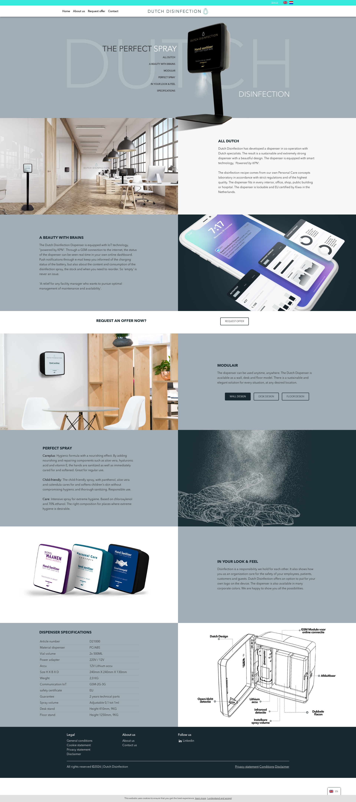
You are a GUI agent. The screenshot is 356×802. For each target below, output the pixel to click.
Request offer (96, 11)
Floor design (295, 396)
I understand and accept (219, 798)
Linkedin (188, 740)
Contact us (129, 745)
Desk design (266, 396)
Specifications (166, 91)
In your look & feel (163, 84)
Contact (113, 11)
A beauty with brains (162, 64)
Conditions (266, 766)
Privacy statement (78, 749)
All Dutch (169, 57)
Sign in (274, 3)
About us (79, 11)
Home (66, 11)
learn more (200, 798)
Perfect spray (166, 77)
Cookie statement (79, 745)
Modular (169, 71)
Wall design (238, 396)
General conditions (79, 740)
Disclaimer (74, 754)
